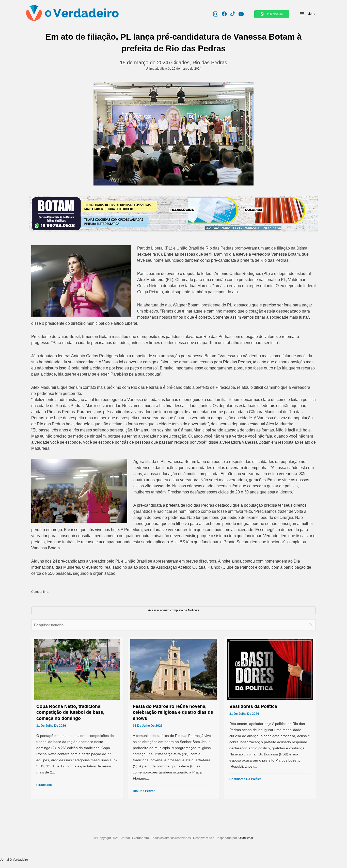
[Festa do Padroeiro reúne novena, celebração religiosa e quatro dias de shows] (173, 718)
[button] (307, 13)
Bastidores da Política (245, 779)
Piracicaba (44, 785)
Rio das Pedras (210, 62)
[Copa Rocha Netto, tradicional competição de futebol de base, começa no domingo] (77, 718)
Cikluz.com (245, 838)
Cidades (180, 62)
